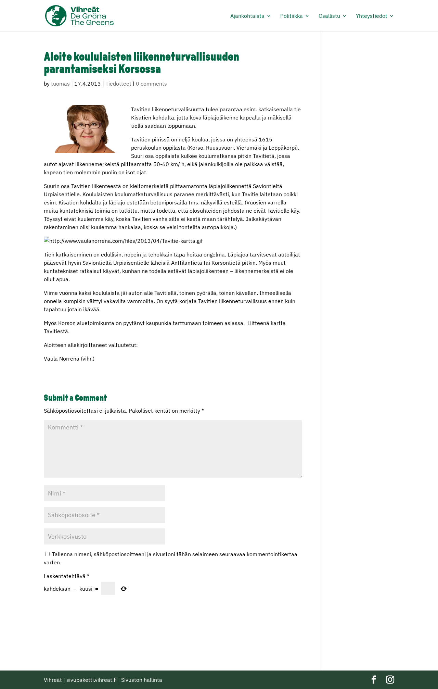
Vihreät (53, 679)
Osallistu (329, 16)
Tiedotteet (118, 83)
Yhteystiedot (371, 16)
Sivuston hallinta (141, 679)
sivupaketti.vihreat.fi (91, 679)
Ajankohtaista (247, 16)
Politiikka (291, 16)
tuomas (60, 83)
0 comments (151, 83)
